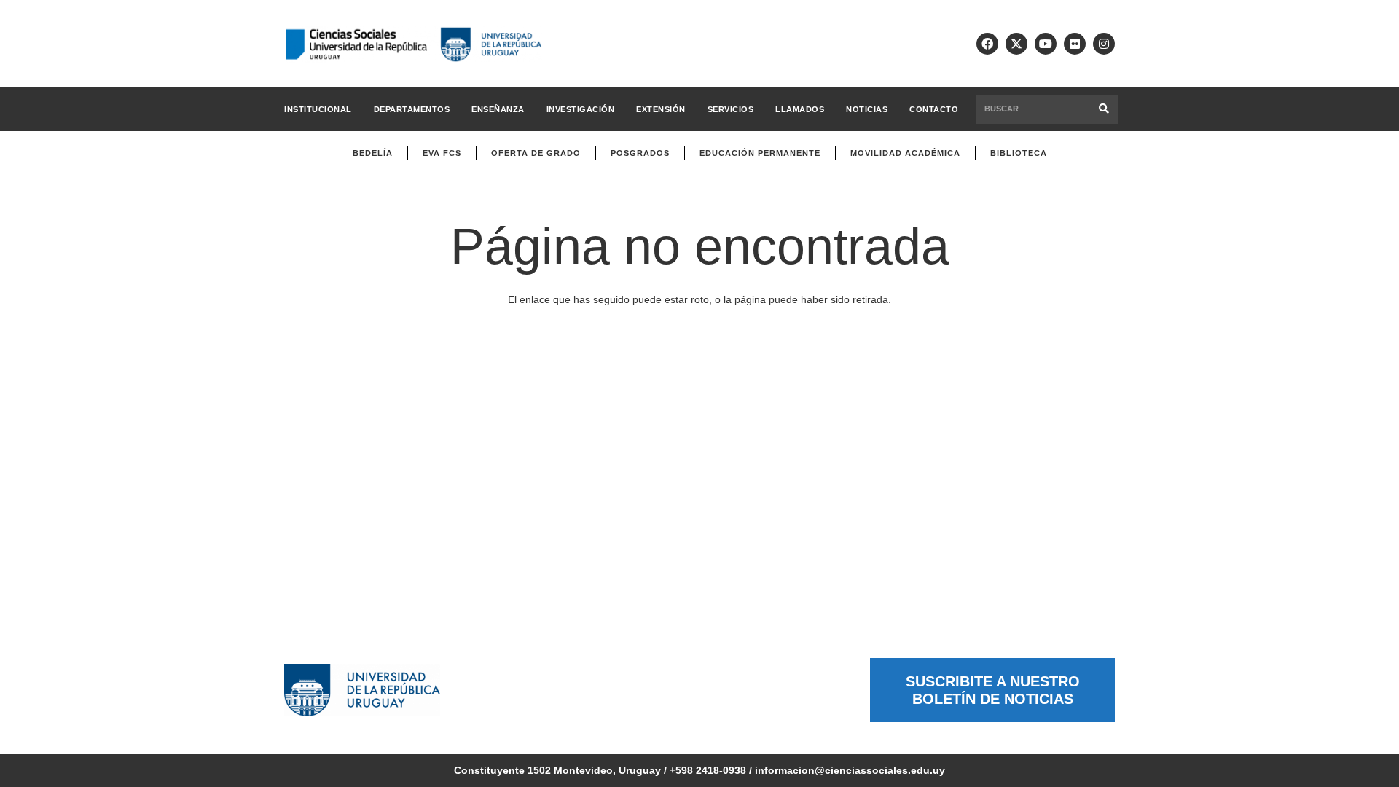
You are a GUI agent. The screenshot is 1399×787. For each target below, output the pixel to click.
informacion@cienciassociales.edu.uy (850, 770)
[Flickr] (1075, 44)
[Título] (1016, 44)
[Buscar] (1104, 109)
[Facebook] (987, 44)
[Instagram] (1104, 44)
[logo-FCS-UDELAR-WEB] (413, 44)
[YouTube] (1046, 44)
